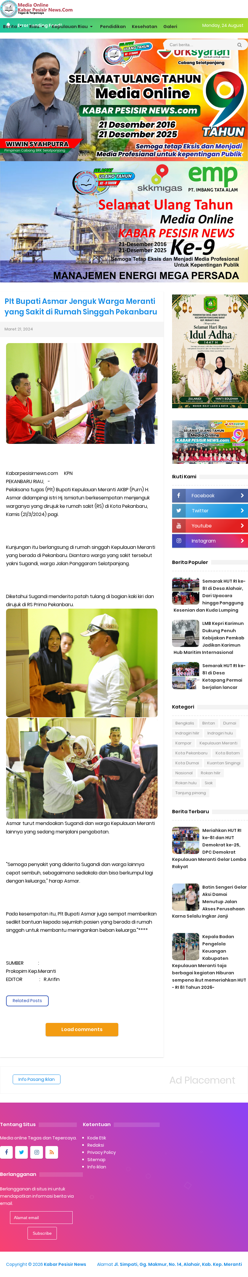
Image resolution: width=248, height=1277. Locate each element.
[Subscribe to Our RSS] (51, 1152)
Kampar (183, 743)
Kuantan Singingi (223, 763)
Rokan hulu (186, 783)
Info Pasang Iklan (36, 1079)
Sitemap (96, 1160)
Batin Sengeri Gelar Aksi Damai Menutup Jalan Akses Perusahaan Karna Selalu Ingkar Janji (209, 901)
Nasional (184, 773)
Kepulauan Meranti (218, 743)
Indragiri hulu (220, 733)
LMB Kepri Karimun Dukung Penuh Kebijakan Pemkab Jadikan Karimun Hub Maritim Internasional (209, 637)
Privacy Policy (101, 1152)
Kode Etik (96, 1138)
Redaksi (95, 1145)
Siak (209, 783)
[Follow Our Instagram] (36, 1152)
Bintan (208, 723)
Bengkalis (184, 723)
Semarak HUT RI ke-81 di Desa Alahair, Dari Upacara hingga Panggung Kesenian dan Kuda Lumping (210, 595)
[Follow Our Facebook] (6, 1152)
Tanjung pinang (190, 793)
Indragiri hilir (187, 733)
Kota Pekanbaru (191, 753)
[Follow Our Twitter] (21, 1152)
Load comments (82, 1029)
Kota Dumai (187, 763)
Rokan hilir (210, 773)
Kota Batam (228, 753)
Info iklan (96, 1167)
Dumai (229, 723)
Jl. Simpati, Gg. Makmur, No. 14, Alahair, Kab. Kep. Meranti (178, 1264)
